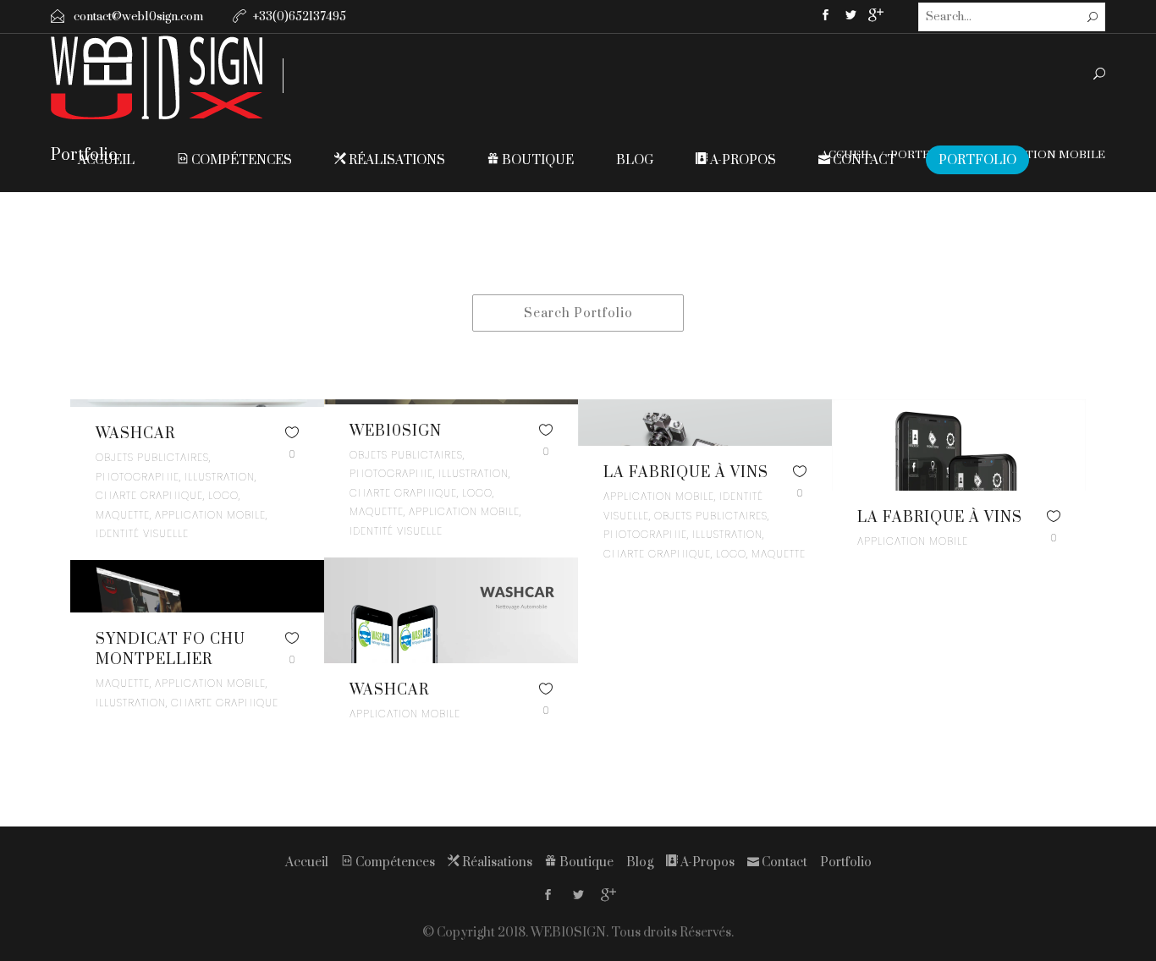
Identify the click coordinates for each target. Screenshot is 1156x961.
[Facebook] (825, 17)
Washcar (135, 434)
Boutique (536, 160)
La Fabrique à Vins (685, 473)
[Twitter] (850, 17)
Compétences (240, 160)
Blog (634, 160)
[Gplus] (876, 19)
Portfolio (977, 160)
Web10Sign (396, 431)
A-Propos (741, 160)
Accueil (106, 160)
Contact (863, 160)
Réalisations (395, 160)
